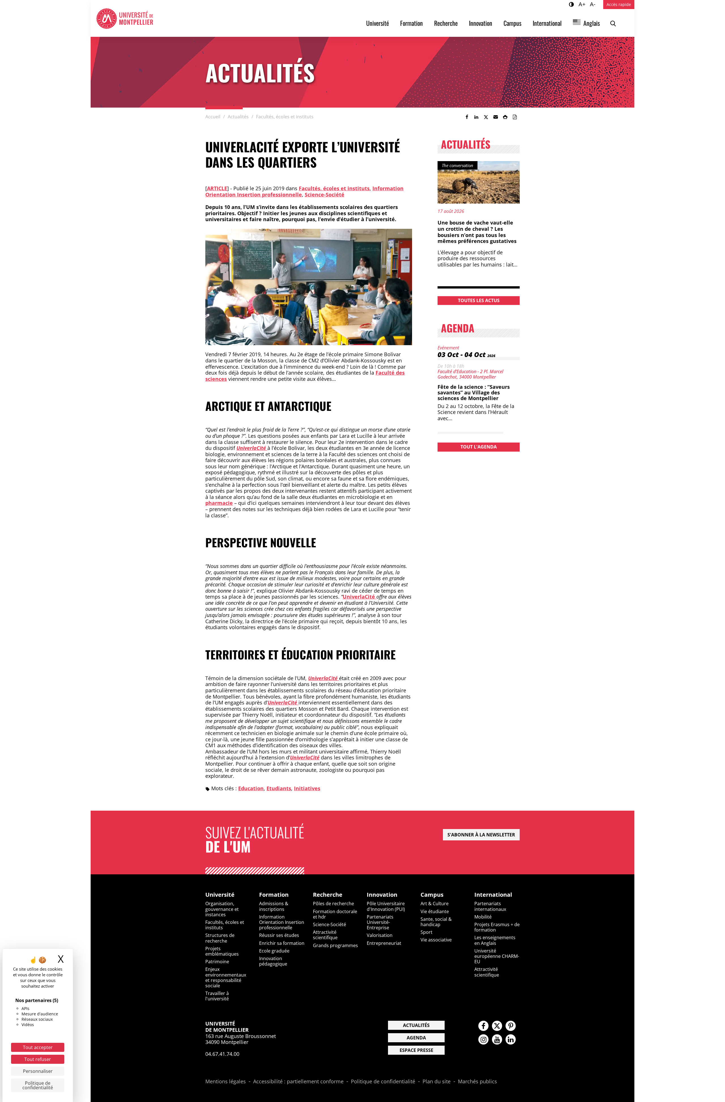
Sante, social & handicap (436, 922)
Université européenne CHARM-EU (496, 956)
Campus (512, 22)
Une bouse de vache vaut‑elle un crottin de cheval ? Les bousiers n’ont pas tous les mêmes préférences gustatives (477, 231)
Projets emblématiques (222, 951)
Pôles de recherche (333, 903)
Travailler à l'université (217, 996)
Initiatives (307, 788)
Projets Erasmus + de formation (497, 927)
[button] (495, 117)
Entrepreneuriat (384, 943)
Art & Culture (435, 903)
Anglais (591, 22)
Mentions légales (225, 1081)
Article (217, 188)
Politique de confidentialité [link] (37, 1085)
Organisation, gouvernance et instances (222, 908)
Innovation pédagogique (273, 961)
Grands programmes (335, 945)
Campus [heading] (432, 894)
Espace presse (416, 1050)
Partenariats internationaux (490, 906)
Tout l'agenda (478, 447)
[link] (467, 117)
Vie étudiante (435, 911)
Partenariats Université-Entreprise (380, 922)
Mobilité (483, 917)
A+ (583, 4)
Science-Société (324, 194)
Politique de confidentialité (383, 1081)
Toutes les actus (479, 300)
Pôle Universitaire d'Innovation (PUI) (386, 906)
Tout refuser (37, 1059)
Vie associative (436, 940)
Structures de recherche (219, 938)
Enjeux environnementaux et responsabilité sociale (225, 977)
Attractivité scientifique (325, 935)
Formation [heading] (274, 894)
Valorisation (380, 935)
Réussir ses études (279, 935)
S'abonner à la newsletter (481, 835)
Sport (426, 932)
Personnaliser (38, 1071)
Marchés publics (477, 1081)
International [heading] (493, 894)
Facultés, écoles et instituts (334, 188)
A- (593, 4)
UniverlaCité (359, 596)
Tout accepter (38, 1047)
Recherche (446, 22)
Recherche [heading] (327, 894)
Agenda (416, 1038)
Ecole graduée (274, 951)
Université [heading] (219, 894)
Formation (411, 22)
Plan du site (437, 1081)
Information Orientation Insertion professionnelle (281, 922)
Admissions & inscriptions (273, 906)
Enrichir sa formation (281, 943)
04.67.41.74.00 (222, 1053)
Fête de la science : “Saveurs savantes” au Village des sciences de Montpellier (474, 392)
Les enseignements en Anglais (494, 940)
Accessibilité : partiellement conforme (298, 1081)
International (547, 22)
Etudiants (278, 788)
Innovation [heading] (382, 894)
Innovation (480, 22)
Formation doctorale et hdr (335, 914)
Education (251, 788)
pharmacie (219, 502)
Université (377, 22)
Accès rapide (619, 4)
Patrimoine (217, 961)
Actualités (416, 1025)
